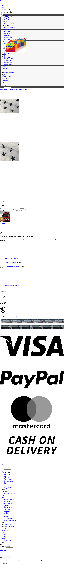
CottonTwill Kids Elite (7, 31)
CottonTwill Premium (7, 474)
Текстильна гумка (5, 80)
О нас (2, 4)
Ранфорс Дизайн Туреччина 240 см (9, 57)
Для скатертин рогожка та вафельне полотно (10, 63)
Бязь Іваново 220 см (7, 54)
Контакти (2, 5)
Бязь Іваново (6, 26)
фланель (34, 316)
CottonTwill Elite (6, 18)
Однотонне (54, 314)
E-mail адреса (4, 553)
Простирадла (5, 75)
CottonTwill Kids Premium (7, 487)
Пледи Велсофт (5, 68)
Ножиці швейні (5, 81)
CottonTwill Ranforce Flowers (8, 23)
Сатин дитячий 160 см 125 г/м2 (8, 42)
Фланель (5, 485)
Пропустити (1, 0)
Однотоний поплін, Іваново (8, 22)
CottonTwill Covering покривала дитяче (8, 72)
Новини (2, 465)
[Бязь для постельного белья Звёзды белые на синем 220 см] (3, 97)
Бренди (2, 7)
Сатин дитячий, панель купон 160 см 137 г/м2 (10, 499)
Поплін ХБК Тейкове (7, 33)
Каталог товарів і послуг (6, 89)
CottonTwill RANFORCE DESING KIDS (9, 493)
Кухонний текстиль (5, 523)
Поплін (6, 316)
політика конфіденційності (51, 560)
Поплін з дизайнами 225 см (8, 507)
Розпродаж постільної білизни (7, 76)
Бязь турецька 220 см (7, 55)
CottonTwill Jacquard (7, 476)
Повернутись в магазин (6, 65)
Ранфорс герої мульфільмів (8, 37)
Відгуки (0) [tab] (3, 223)
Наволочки (4, 74)
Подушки (4, 71)
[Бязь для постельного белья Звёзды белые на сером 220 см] (3, 93)
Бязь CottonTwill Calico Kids (8, 38)
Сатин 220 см (6, 43)
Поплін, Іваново (6, 478)
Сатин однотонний (5, 84)
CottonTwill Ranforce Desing (8, 480)
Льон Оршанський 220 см (7, 60)
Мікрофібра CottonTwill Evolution (8, 24)
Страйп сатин (5, 85)
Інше (3, 77)
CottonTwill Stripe (6, 17)
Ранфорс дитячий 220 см (7, 513)
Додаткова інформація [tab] (4, 222)
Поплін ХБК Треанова (7, 34)
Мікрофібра (4, 83)
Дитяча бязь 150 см (7, 509)
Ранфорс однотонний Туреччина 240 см (9, 58)
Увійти (7, 549)
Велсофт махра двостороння (8, 62)
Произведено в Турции (20, 209)
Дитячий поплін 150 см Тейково (8, 49)
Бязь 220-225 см (5, 82)
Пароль (3, 555)
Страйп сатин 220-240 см (7, 44)
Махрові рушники (5, 525)
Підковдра (4, 532)
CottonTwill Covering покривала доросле (8, 73)
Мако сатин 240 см (7, 501)
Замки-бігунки (5, 78)
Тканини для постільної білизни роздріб (15, 89)
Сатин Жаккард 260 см (7, 47)
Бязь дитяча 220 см (7, 53)
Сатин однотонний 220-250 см (8, 503)
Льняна (5, 484)
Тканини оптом (3, 538)
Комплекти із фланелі (7, 39)
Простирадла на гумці (4, 40)
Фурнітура (3, 534)
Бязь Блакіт (6, 482)
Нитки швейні (5, 79)
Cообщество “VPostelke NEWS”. (4, 306)
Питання (2, 466)
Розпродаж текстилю (4, 530)
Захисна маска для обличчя (7, 524)
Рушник (11, 316)
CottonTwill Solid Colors (7, 19)
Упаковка (4, 536)
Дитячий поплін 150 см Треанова (9, 505)
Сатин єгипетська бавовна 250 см (9, 46)
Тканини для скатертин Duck (8, 61)
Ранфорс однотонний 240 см (7, 540)
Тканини (2, 497)
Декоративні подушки (6, 528)
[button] (2, 18)
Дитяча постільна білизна (5, 29)
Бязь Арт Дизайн (6, 36)
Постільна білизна (4, 15)
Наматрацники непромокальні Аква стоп (8, 526)
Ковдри (4, 70)
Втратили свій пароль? (3, 550)
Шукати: (2, 87)
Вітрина (2, 14)
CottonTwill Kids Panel (7, 32)
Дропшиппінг (3, 464)
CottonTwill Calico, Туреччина (8, 27)
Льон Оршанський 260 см (7, 59)
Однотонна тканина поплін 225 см (9, 50)
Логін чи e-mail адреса (5, 546)
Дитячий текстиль (5, 66)
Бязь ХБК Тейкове (6, 35)
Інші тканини (4, 517)
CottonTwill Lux (6, 20)
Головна (1, 89)
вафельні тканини (19, 316)
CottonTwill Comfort (7, 16)
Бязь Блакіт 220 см (7, 511)
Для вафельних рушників (7, 519)
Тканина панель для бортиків (8, 51)
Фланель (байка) (6, 521)
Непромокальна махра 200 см (8, 64)
